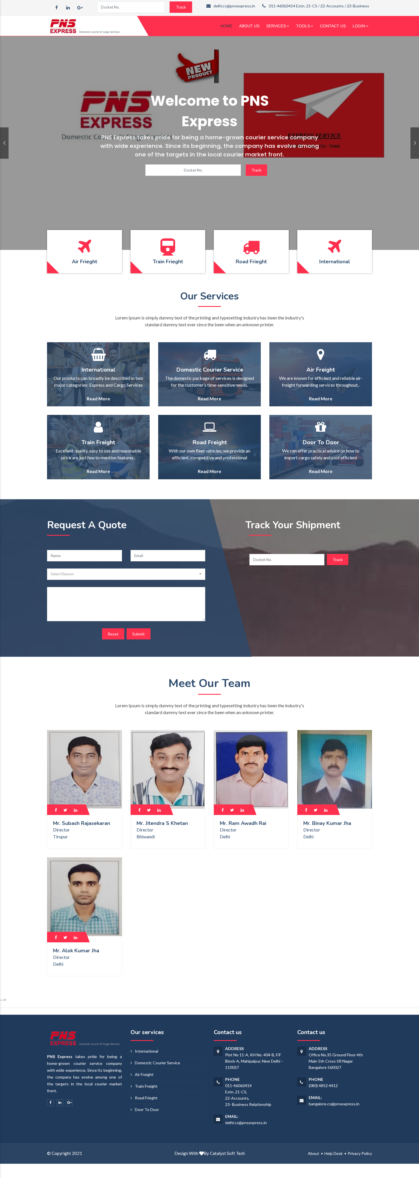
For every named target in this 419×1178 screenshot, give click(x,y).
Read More (98, 398)
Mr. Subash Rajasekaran (81, 823)
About (313, 1153)
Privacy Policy (360, 1153)
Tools (303, 26)
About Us (249, 26)
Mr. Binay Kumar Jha (327, 823)
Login (359, 26)
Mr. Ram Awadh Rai (243, 823)
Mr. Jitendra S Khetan (162, 823)
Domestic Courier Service (157, 1062)
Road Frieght (146, 1097)
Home (226, 26)
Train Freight (146, 1086)
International (146, 1051)
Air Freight (144, 1074)
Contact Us (333, 26)
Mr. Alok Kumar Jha (76, 950)
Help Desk (333, 1153)
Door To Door (147, 1109)
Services (276, 26)
